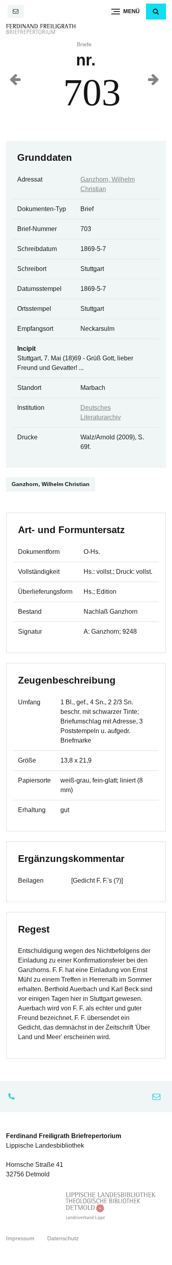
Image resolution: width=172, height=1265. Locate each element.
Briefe (84, 44)
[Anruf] (13, 1096)
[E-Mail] (16, 11)
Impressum (20, 1238)
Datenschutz (63, 1238)
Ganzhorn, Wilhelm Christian (51, 484)
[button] (156, 12)
